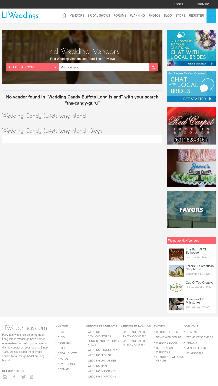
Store (180, 15)
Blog (168, 15)
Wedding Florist (99, 355)
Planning (137, 15)
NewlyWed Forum (168, 337)
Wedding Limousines (102, 360)
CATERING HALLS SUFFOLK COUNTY (134, 333)
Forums (119, 15)
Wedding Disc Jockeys (103, 349)
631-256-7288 (194, 353)
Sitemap (63, 369)
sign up (203, 4)
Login (178, 4)
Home (61, 332)
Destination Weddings (164, 349)
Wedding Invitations (102, 376)
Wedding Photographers (99, 333)
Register (196, 15)
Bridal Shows (99, 15)
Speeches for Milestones (195, 300)
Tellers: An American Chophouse (200, 267)
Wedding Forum (167, 332)
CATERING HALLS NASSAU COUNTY (134, 342)
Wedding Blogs (167, 342)
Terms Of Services (199, 337)
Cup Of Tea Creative (200, 282)
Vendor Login (196, 348)
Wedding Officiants (102, 371)
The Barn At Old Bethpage (197, 250)
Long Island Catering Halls (103, 342)
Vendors (77, 15)
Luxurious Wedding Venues (170, 358)
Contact (192, 332)
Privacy (192, 342)
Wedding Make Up (100, 365)
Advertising (66, 364)
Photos (154, 15)
